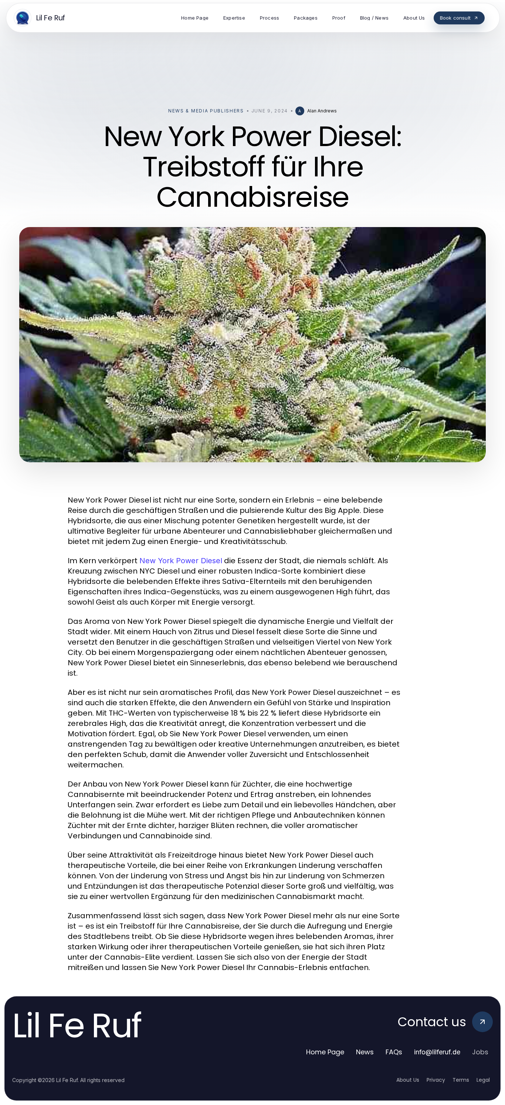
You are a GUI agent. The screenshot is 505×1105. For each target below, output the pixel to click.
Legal (483, 1080)
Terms (461, 1080)
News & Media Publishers (206, 111)
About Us (407, 1080)
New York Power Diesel (180, 560)
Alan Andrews (322, 111)
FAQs (394, 1052)
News (365, 1052)
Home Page (325, 1052)
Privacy (436, 1080)
